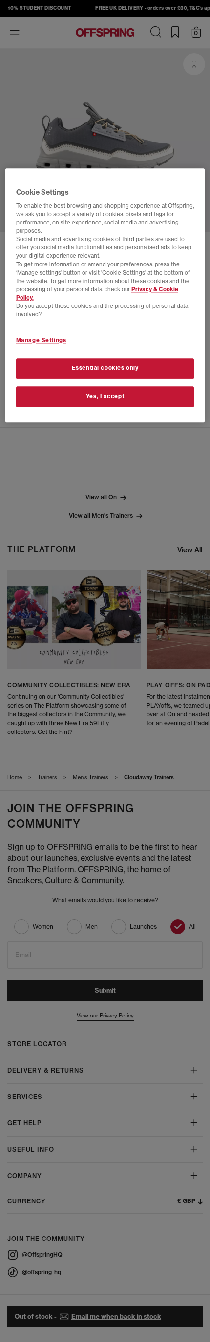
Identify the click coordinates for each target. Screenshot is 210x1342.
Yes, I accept (105, 396)
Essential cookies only (105, 368)
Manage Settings (41, 340)
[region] (105, 295)
